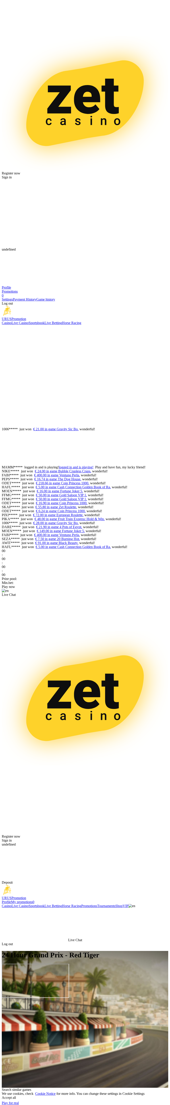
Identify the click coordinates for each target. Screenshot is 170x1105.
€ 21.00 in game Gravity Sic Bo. (56, 429)
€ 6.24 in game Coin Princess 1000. (61, 511)
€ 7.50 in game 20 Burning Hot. (57, 539)
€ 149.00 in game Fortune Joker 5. (61, 531)
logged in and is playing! (76, 467)
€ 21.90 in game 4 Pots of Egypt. (59, 527)
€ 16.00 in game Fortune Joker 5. (60, 491)
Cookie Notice (45, 1093)
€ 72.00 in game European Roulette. (58, 515)
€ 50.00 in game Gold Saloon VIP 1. (61, 495)
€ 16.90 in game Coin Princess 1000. (61, 503)
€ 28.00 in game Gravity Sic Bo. (56, 523)
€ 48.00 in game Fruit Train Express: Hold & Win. (70, 519)
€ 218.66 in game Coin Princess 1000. (62, 483)
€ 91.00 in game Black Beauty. (56, 543)
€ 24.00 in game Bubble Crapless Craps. (63, 471)
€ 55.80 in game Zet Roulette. (56, 507)
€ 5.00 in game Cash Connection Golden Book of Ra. (73, 487)
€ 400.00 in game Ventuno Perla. (57, 475)
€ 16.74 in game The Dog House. (57, 479)
